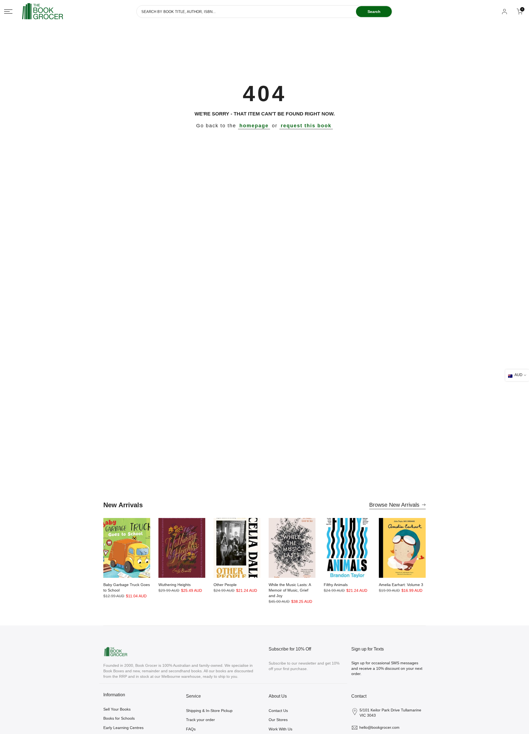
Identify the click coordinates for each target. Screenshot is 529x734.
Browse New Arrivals (394, 505)
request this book (306, 125)
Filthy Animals (336, 584)
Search (374, 11)
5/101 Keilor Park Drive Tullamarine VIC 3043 (390, 713)
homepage (254, 125)
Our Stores (278, 719)
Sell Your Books (117, 709)
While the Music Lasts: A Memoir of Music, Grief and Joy (290, 590)
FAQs (191, 729)
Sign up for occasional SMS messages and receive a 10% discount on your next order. (386, 668)
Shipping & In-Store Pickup (209, 710)
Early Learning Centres (123, 727)
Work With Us (280, 729)
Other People (225, 584)
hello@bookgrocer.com (379, 727)
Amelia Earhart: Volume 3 (401, 584)
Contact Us (278, 710)
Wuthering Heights (174, 584)
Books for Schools (119, 718)
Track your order (200, 719)
